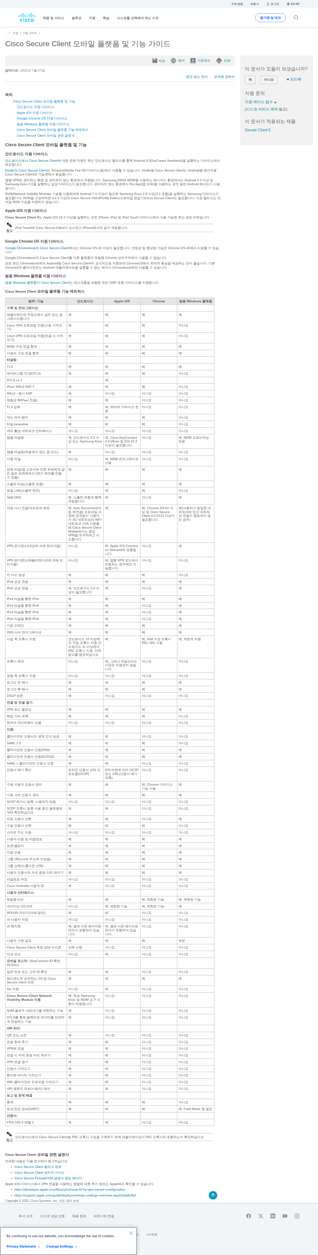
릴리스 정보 (37, 1167)
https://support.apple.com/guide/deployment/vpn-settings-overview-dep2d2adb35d (75, 1195)
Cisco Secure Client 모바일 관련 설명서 (45, 135)
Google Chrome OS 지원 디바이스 (42, 118)
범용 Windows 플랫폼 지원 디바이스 (43, 124)
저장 (162, 61)
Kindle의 (26, 170)
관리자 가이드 (39, 1172)
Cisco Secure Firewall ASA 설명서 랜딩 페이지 (48, 1178)
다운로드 (204, 60)
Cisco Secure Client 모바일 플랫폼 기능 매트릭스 (52, 130)
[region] (68, 1241)
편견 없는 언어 (197, 77)
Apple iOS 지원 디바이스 (35, 113)
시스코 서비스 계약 (262, 109)
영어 (181, 60)
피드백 (295, 79)
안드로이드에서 (31, 160)
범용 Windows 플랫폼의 (37, 282)
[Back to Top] (213, 1195)
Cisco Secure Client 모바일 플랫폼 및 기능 (44, 101)
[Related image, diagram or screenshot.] (9, 227)
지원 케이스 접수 (259, 102)
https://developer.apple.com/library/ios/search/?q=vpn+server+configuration (69, 1189)
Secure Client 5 (258, 130)
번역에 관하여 (224, 77)
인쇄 (227, 60)
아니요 (269, 79)
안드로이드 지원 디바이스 (35, 107)
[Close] (131, 1233)
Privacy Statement (21, 1246)
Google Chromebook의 (37, 248)
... (6, 33)
